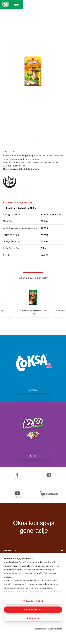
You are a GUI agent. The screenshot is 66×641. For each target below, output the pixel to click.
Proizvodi (9, 550)
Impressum (40, 628)
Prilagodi (33, 618)
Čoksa (33, 390)
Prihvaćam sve (33, 609)
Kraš (34, 512)
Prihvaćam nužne (33, 601)
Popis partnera (55, 628)
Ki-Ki (33, 456)
